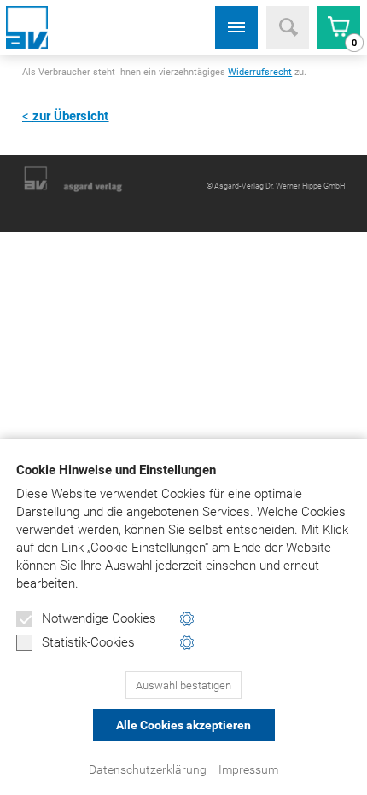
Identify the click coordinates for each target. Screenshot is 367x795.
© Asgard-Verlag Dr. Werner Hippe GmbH (276, 185)
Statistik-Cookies (88, 642)
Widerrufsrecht (260, 72)
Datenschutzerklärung (148, 769)
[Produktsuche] (287, 27)
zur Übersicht (70, 116)
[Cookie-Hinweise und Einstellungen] (187, 619)
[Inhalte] (236, 27)
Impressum (248, 769)
